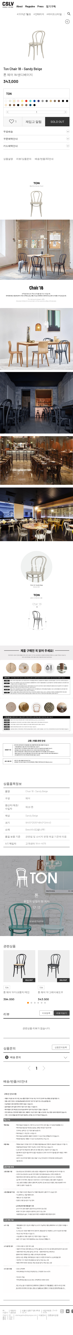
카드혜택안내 (10, 145)
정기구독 (51, 6)
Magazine (30, 6)
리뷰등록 (46, 1013)
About (19, 6)
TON (9, 94)
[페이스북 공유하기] (43, 21)
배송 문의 (15, 1057)
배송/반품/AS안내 (44, 158)
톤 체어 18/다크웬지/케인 (16, 992)
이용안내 (42, 1315)
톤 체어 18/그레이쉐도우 (50, 992)
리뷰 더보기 (61, 1013)
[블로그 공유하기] (49, 21)
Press (40, 6)
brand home (36, 921)
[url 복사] (55, 21)
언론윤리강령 (53, 1315)
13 (38, 907)
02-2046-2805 (11, 1317)
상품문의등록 (61, 1047)
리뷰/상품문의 (23, 158)
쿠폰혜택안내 (10, 138)
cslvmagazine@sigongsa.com (25, 1315)
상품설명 (8, 158)
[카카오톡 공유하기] (61, 21)
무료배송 (8, 131)
